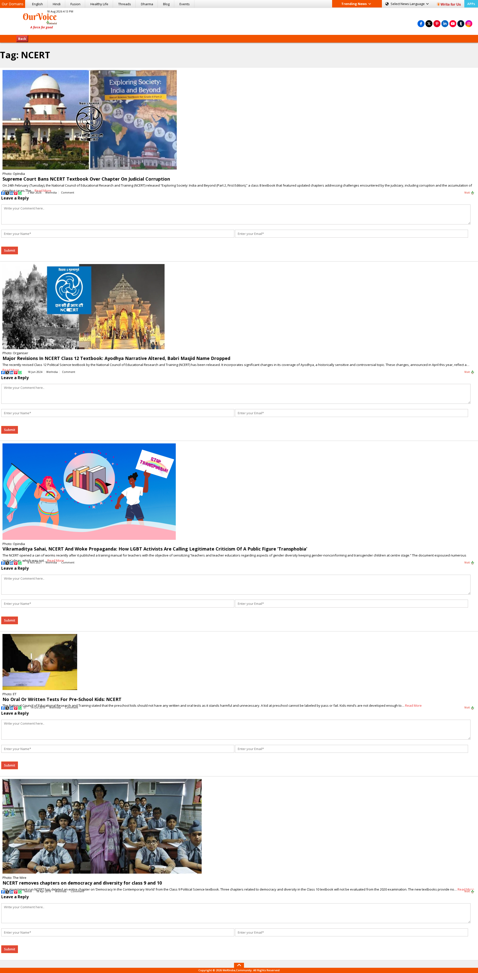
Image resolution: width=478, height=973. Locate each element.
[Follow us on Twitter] (428, 23)
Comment (67, 192)
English (37, 4)
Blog (166, 4)
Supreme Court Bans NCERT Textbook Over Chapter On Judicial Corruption (86, 179)
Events (184, 4)
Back (22, 38)
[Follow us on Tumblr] (460, 23)
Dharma (147, 4)
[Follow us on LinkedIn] (444, 23)
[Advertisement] (239, 20)
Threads (124, 4)
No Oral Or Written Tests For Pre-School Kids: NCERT (61, 699)
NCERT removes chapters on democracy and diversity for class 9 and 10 (82, 883)
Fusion (75, 4)
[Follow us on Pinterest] (436, 23)
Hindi (56, 4)
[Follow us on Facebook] (421, 23)
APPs (471, 3)
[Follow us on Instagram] (468, 23)
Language (408, 3)
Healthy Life (99, 4)
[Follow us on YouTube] (452, 23)
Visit (467, 192)
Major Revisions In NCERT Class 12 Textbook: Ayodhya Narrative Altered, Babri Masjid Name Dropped (116, 358)
